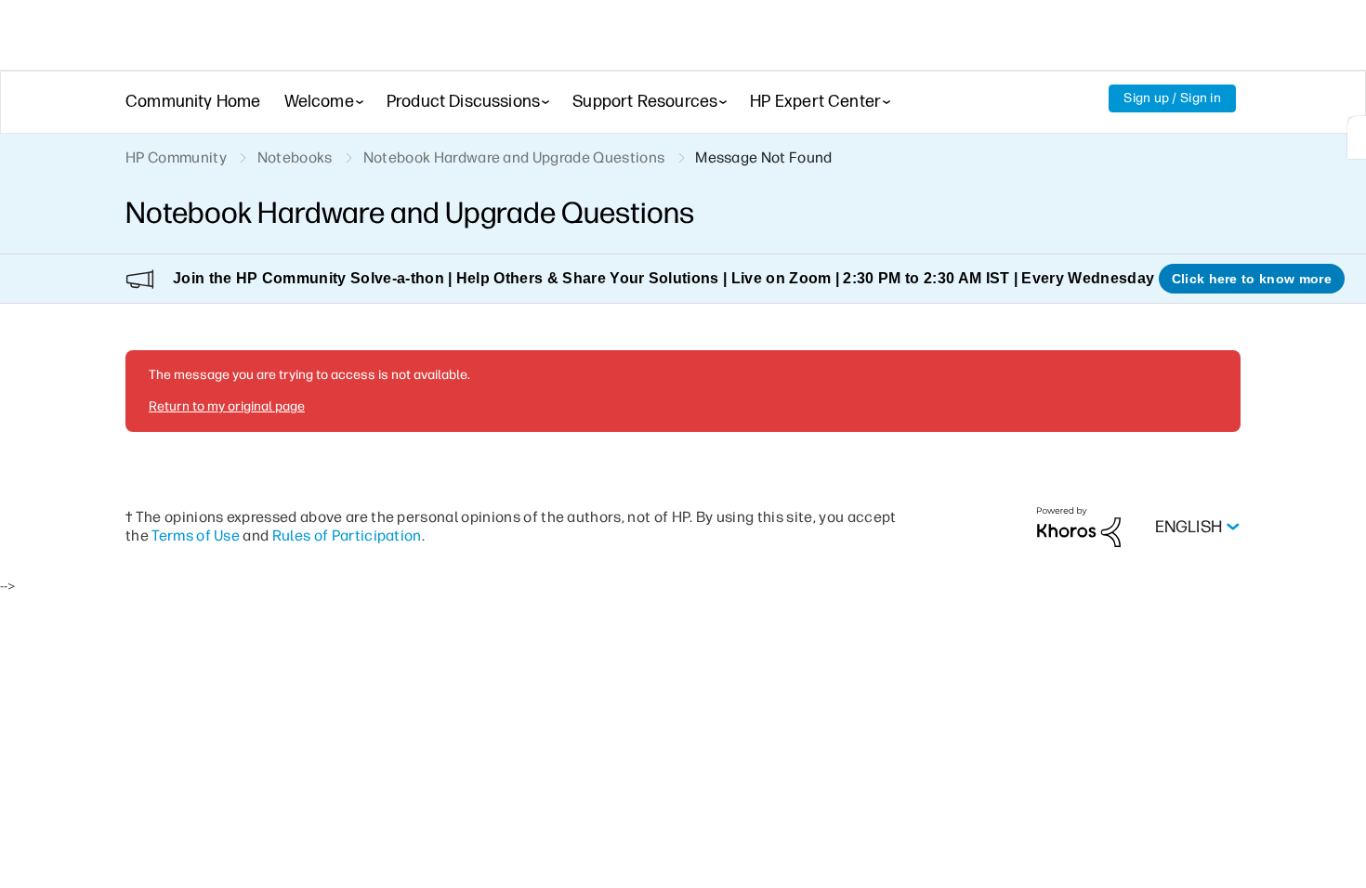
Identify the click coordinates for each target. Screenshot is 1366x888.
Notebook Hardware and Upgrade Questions (513, 157)
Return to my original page (227, 406)
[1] (1356, 137)
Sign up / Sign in (1172, 98)
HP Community (176, 157)
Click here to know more (1252, 278)
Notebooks (295, 157)
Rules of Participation (347, 535)
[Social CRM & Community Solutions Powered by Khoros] (1079, 526)
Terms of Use (195, 535)
